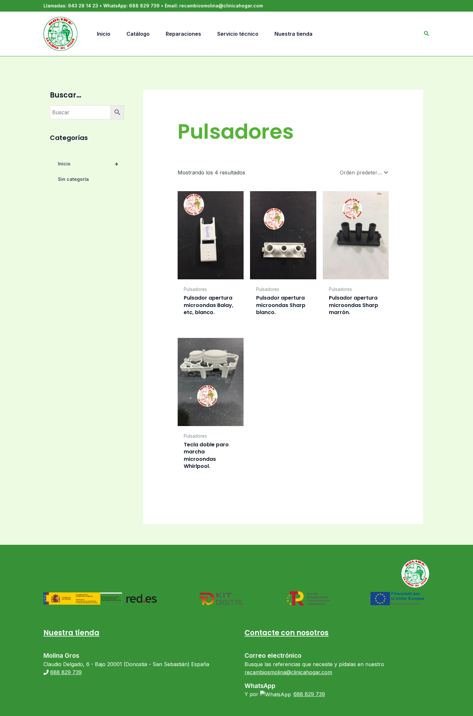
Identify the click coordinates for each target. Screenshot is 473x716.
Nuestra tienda (71, 633)
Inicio (88, 164)
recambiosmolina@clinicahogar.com (221, 5)
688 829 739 (144, 5)
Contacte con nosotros (287, 633)
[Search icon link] (427, 34)
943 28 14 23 (83, 5)
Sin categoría (73, 179)
